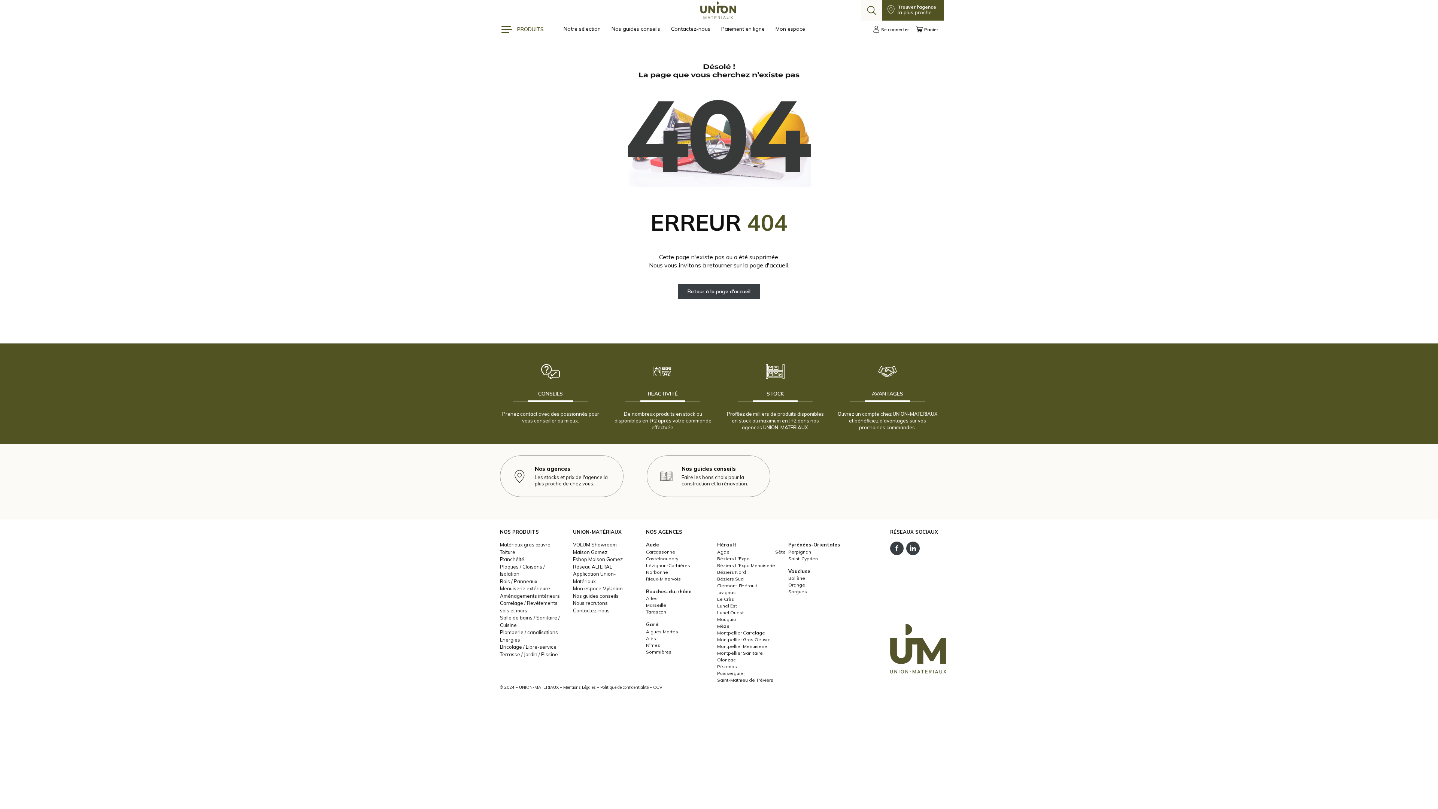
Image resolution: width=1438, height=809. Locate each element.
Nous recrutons (590, 603)
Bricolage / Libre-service (528, 647)
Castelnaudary (662, 558)
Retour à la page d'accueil (719, 291)
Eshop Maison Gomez (598, 559)
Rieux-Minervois (663, 579)
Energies (510, 640)
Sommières (658, 652)
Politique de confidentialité (624, 687)
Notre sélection (583, 28)
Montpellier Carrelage (741, 633)
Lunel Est (727, 606)
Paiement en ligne (743, 28)
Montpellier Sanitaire (740, 653)
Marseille (656, 605)
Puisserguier (731, 673)
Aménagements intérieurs (530, 596)
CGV (657, 687)
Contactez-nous (691, 28)
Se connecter (895, 29)
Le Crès (725, 599)
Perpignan (799, 552)
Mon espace (790, 28)
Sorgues (797, 591)
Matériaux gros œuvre (525, 545)
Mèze (723, 626)
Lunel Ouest (730, 612)
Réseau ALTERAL (592, 567)
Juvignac (726, 592)
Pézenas (727, 666)
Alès (651, 638)
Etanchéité (512, 559)
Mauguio (726, 619)
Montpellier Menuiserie (742, 646)
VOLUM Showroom (595, 545)
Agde (723, 552)
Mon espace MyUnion (598, 588)
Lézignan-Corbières (668, 565)
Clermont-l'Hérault (737, 585)
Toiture (507, 552)
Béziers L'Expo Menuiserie (746, 565)
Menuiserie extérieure (525, 588)
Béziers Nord (731, 572)
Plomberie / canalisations (529, 632)
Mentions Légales (579, 687)
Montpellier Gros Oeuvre (744, 639)
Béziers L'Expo (733, 558)
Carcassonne (660, 552)
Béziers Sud (730, 579)
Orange (796, 585)
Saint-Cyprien (803, 558)
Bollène (796, 578)
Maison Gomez (590, 552)
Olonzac (726, 660)
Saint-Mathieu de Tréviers (745, 680)
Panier (931, 29)
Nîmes (653, 645)
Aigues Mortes (662, 631)
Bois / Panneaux (518, 581)
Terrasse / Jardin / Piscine (529, 654)
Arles (652, 598)
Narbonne (657, 572)
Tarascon (656, 612)
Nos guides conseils (637, 28)
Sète (780, 552)
